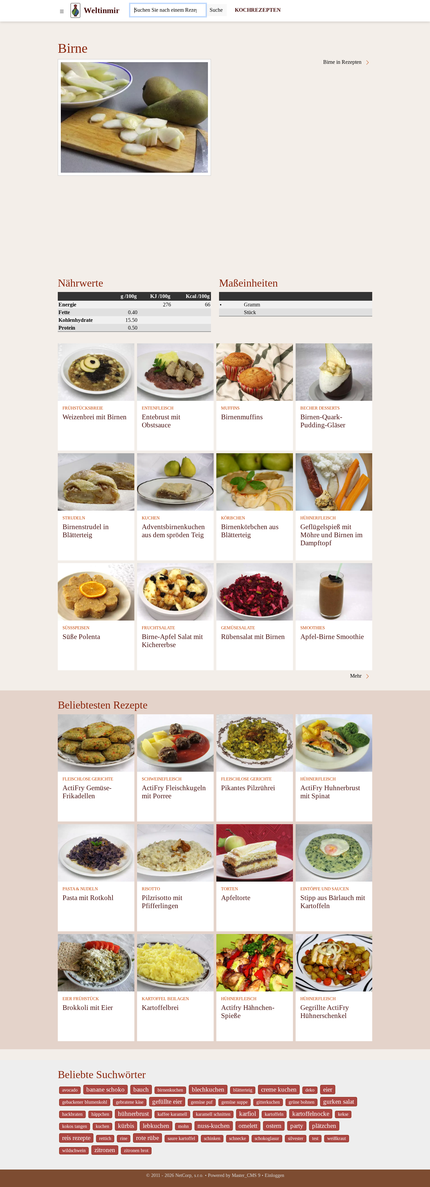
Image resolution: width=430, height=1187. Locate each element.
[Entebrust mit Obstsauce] (175, 371)
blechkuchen (208, 1089)
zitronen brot (136, 1150)
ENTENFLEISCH (157, 408)
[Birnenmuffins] (254, 371)
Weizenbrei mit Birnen (94, 417)
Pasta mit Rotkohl (88, 897)
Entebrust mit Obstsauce (161, 421)
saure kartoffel (181, 1138)
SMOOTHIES (312, 628)
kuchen (102, 1126)
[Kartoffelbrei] (175, 962)
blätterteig (242, 1090)
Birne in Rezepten (343, 62)
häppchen (100, 1114)
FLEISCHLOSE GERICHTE (87, 779)
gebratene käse (129, 1102)
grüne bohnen (301, 1102)
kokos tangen (74, 1126)
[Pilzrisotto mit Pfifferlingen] (175, 852)
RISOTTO (151, 889)
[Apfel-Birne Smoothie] (334, 591)
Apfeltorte (235, 897)
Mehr (356, 676)
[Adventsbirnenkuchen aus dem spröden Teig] (175, 481)
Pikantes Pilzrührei (248, 788)
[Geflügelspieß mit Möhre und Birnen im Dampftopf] (334, 481)
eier (327, 1089)
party (296, 1125)
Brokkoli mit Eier (87, 1007)
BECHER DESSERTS (320, 408)
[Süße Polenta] (96, 591)
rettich (105, 1138)
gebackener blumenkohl (84, 1102)
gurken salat (338, 1101)
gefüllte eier (167, 1101)
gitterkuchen (268, 1102)
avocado (70, 1090)
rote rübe (147, 1137)
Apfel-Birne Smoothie (332, 636)
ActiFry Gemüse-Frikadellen (87, 792)
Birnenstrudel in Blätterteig (85, 531)
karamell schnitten (213, 1114)
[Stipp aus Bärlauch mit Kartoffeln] (334, 852)
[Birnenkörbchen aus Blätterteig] (254, 481)
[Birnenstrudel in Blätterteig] (96, 481)
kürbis (126, 1125)
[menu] (62, 10)
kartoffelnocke (310, 1113)
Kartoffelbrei (160, 1007)
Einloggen (274, 1175)
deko (309, 1090)
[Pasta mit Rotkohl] (96, 852)
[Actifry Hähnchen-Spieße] (254, 962)
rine (123, 1138)
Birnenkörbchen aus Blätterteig (249, 531)
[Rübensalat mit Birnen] (254, 591)
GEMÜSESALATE (238, 628)
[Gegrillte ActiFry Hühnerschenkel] (334, 962)
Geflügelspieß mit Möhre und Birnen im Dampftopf (331, 535)
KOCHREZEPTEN (258, 10)
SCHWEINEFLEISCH (161, 779)
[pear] (134, 117)
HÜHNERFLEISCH (318, 518)
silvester (295, 1138)
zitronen (104, 1149)
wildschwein (74, 1150)
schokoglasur (267, 1138)
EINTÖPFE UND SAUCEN (324, 889)
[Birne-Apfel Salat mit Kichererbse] (175, 591)
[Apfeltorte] (254, 852)
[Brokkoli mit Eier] (96, 962)
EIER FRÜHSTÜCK (80, 999)
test (315, 1138)
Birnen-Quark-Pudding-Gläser (322, 421)
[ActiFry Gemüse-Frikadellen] (96, 742)
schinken (212, 1138)
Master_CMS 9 (246, 1175)
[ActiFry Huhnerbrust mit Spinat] (334, 742)
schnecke (237, 1138)
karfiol (247, 1113)
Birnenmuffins (242, 417)
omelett (248, 1125)
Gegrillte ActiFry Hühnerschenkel (324, 1011)
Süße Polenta (81, 636)
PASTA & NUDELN (80, 889)
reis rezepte (76, 1137)
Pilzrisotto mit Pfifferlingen (162, 901)
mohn (183, 1126)
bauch (141, 1089)
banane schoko (105, 1089)
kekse (343, 1114)
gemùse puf (202, 1102)
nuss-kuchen (214, 1125)
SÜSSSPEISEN (75, 628)
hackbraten (72, 1114)
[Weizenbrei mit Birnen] (96, 371)
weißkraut (336, 1138)
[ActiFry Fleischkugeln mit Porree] (175, 742)
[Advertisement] (215, 226)
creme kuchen (279, 1089)
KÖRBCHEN (233, 518)
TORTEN (229, 889)
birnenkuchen (170, 1090)
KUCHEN (151, 518)
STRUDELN (73, 518)
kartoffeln (274, 1114)
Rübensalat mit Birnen (253, 636)
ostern (274, 1125)
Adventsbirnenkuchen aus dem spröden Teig (173, 531)
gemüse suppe (234, 1102)
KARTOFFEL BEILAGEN (165, 999)
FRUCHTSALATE (158, 628)
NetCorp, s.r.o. (189, 1175)
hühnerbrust (133, 1113)
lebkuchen (156, 1125)
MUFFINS (230, 408)
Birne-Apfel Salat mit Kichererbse (172, 640)
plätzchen (324, 1125)
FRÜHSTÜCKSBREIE (82, 408)
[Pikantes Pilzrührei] (254, 742)
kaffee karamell (172, 1114)
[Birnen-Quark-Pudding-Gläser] (334, 371)
